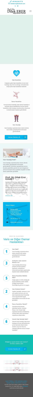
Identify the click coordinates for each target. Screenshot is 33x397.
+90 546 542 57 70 (17, 1)
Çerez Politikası (10, 381)
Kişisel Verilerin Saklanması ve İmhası (16, 383)
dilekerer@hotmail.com (18, 3)
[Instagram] (18, 6)
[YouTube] (15, 6)
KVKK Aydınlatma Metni (21, 381)
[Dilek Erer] (16, 11)
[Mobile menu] (30, 11)
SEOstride (25, 386)
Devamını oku (9, 195)
